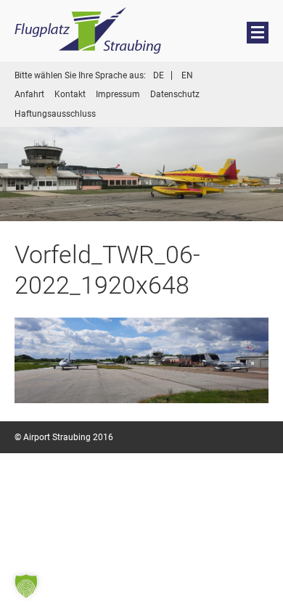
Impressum (118, 94)
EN (187, 75)
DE (158, 75)
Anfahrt (29, 94)
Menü (258, 32)
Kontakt (70, 94)
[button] (26, 586)
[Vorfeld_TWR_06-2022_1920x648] (141, 360)
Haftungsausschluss (55, 114)
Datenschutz (175, 94)
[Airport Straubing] (89, 30)
